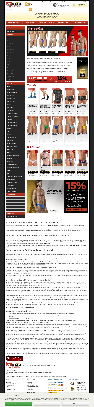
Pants (37, 225)
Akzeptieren (18, 404)
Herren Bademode (30, 22)
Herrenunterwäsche (13, 22)
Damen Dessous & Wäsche (47, 22)
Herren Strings (32, 225)
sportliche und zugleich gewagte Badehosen (69, 245)
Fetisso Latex (10, 86)
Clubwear (9, 40)
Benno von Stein (11, 98)
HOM (8, 131)
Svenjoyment (10, 158)
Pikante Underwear (11, 143)
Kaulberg (9, 134)
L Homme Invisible (11, 137)
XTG (8, 173)
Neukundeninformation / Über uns (64, 1)
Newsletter (55, 1)
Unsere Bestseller (11, 37)
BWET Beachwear (11, 101)
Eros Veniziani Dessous (25, 290)
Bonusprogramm (74, 1)
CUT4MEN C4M (11, 49)
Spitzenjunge (10, 161)
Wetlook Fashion (11, 204)
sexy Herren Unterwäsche (33, 352)
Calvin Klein (9, 119)
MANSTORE (10, 43)
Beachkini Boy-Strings (12, 92)
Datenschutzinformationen (33, 385)
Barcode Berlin (10, 95)
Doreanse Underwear (12, 70)
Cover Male (38, 243)
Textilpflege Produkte (12, 182)
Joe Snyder (9, 61)
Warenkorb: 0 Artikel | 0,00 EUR (13, 391)
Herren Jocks (25, 225)
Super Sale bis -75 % (12, 216)
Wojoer (8, 170)
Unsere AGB (30, 383)
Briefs (41, 225)
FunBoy (9, 67)
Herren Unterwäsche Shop (47, 1)
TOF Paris (9, 55)
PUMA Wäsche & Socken (13, 155)
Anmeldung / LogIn (10, 389)
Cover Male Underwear (12, 122)
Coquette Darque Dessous (13, 116)
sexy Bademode (51, 225)
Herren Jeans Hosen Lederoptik (14, 176)
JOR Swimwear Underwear (13, 64)
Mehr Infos (76, 404)
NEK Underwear (11, 89)
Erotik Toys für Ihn (11, 185)
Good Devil (9, 128)
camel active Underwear (12, 113)
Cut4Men (62, 241)
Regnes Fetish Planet (12, 146)
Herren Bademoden (11, 201)
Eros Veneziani (10, 110)
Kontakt (78, 1)
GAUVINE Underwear (12, 73)
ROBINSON (9, 152)
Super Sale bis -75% (79, 22)
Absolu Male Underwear (12, 58)
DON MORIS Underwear (12, 125)
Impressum (29, 382)
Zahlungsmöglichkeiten (32, 386)
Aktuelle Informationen (11, 383)
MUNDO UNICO (11, 76)
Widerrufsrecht (30, 391)
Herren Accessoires (11, 191)
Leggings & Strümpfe (12, 79)
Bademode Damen (63, 22)
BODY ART (9, 104)
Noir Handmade (10, 140)
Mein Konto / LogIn (84, 1)
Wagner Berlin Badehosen (13, 167)
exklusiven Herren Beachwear (24, 245)
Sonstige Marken (11, 179)
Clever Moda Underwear (12, 52)
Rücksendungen (31, 392)
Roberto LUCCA (11, 149)
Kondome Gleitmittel (11, 188)
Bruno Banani (10, 107)
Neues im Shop (10, 31)
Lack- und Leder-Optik (71, 253)
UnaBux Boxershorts (12, 164)
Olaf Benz (9, 46)
